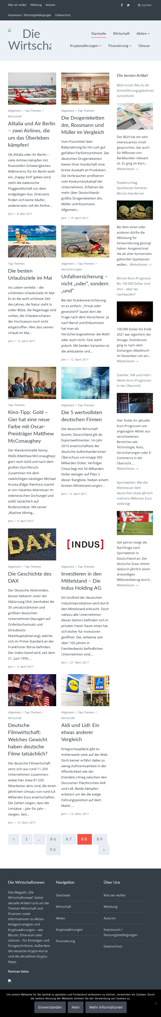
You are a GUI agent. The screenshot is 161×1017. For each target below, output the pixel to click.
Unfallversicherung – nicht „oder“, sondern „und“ (85, 284)
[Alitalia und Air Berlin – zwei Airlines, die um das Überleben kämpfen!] (32, 88)
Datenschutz (62, 15)
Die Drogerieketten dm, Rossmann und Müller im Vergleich (82, 125)
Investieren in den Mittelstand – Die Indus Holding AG (81, 581)
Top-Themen (33, 111)
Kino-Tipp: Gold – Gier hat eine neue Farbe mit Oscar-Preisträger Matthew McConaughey (31, 427)
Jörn (10, 214)
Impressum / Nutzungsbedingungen (29, 15)
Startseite (98, 34)
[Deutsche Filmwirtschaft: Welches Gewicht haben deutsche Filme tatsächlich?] (32, 690)
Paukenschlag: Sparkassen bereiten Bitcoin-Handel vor (132, 187)
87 (69, 839)
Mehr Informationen (106, 1007)
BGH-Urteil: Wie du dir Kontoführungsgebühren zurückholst (135, 90)
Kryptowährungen (84, 46)
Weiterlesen (127, 169)
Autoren (50, 5)
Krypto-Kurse (38, 951)
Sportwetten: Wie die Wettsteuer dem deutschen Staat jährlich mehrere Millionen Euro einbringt (135, 493)
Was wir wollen (17, 5)
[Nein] (156, 1003)
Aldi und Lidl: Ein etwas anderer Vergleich (80, 732)
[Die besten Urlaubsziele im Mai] (32, 241)
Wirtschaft (121, 34)
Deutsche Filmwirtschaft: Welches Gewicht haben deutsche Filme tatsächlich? (28, 740)
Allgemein (14, 111)
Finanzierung (118, 46)
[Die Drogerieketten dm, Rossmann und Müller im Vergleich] (85, 88)
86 (53, 839)
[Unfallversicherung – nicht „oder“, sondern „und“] (85, 241)
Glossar (144, 46)
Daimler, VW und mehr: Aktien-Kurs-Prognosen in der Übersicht (134, 380)
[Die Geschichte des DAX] (32, 544)
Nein (76, 1007)
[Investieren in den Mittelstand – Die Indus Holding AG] (85, 544)
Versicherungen (71, 269)
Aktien (141, 34)
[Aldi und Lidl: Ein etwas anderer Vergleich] (85, 690)
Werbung (36, 5)
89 (100, 839)
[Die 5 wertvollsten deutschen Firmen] (85, 383)
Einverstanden (50, 1007)
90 (53, 850)
